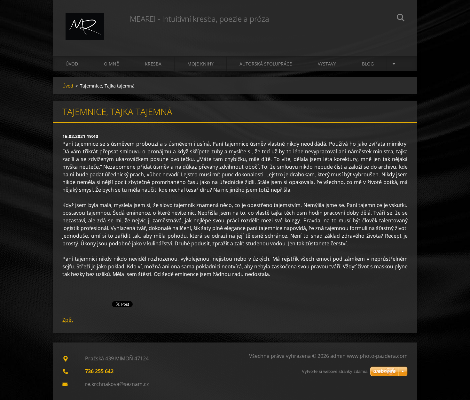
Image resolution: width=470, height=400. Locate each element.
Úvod (72, 64)
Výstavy (327, 64)
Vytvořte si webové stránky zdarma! (335, 371)
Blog (368, 64)
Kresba (153, 64)
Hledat (400, 18)
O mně (111, 64)
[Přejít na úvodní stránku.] (85, 21)
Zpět (67, 319)
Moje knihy (200, 64)
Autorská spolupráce (265, 64)
